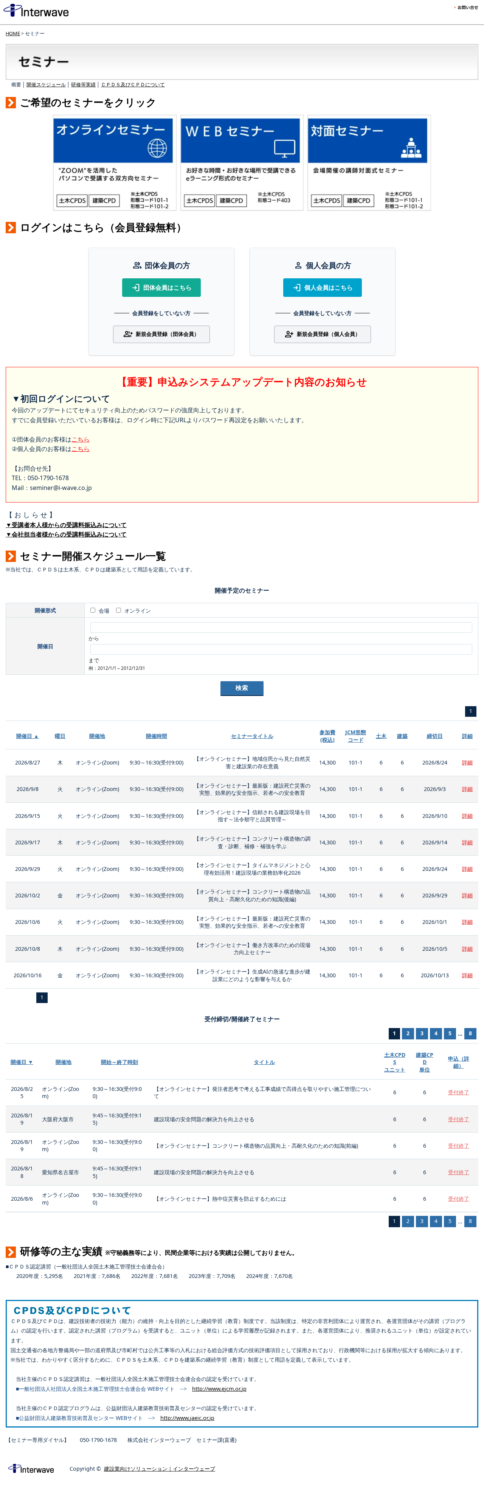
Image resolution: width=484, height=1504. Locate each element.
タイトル (264, 1062)
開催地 (97, 736)
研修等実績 (83, 84)
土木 (381, 736)
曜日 (60, 736)
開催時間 (156, 736)
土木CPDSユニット (394, 1062)
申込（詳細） (458, 1062)
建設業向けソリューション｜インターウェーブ (159, 1468)
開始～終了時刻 (119, 1062)
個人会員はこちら (322, 287)
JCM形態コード (355, 736)
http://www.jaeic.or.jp (187, 1417)
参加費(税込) (327, 736)
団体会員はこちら (161, 287)
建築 (402, 736)
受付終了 (458, 1092)
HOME (13, 33)
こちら (80, 439)
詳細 (467, 736)
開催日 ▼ (22, 1062)
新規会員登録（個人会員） (322, 334)
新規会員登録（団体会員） (161, 334)
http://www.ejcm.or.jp (219, 1388)
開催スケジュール (46, 84)
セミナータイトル (252, 736)
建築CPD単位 (424, 1062)
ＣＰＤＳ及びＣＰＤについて (133, 84)
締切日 (435, 736)
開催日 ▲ (27, 736)
